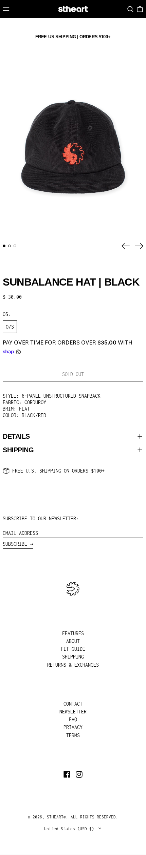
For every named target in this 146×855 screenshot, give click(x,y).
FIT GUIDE (73, 649)
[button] (130, 9)
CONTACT (73, 704)
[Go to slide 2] (9, 246)
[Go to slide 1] (4, 246)
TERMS (73, 735)
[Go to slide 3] (15, 246)
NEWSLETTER (73, 711)
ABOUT (73, 641)
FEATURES (73, 633)
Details (16, 436)
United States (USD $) (70, 829)
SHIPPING (73, 657)
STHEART (55, 817)
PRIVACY (73, 727)
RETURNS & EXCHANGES (73, 665)
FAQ (73, 719)
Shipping (18, 450)
